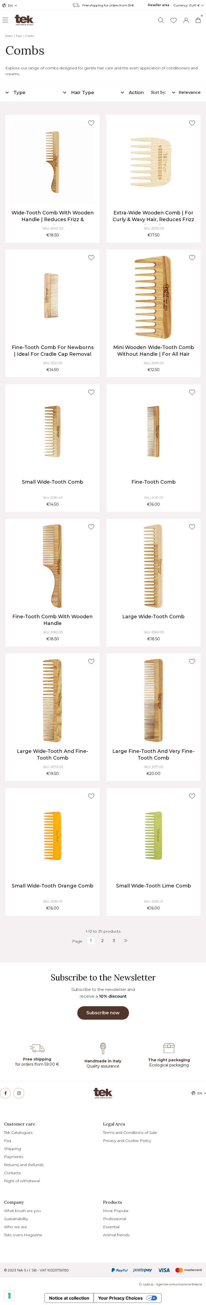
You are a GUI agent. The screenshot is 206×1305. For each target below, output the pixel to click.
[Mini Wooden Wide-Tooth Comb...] (153, 297)
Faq (7, 1140)
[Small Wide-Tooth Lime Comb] (153, 835)
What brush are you (22, 1210)
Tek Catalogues (18, 1132)
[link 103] (125, 940)
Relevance (190, 92)
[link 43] (173, 20)
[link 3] (186, 20)
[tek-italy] (19, 17)
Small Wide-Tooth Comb (52, 482)
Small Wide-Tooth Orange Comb (52, 886)
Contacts (12, 1172)
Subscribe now (103, 1012)
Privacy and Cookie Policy (127, 1140)
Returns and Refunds (23, 1164)
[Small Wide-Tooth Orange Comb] (52, 835)
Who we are (15, 1226)
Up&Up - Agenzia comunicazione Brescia (172, 1284)
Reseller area (158, 5)
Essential (111, 1226)
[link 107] (5, 1093)
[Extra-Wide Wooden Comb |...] (153, 162)
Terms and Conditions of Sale (130, 1132)
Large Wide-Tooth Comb (153, 617)
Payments (13, 1156)
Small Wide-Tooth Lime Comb (153, 886)
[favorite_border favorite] (91, 123)
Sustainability (16, 1218)
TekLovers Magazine (23, 1234)
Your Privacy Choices (120, 1298)
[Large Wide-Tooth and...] (52, 701)
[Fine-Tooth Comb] (153, 431)
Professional (114, 1218)
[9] (9, 1295)
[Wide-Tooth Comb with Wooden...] (52, 162)
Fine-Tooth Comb (153, 482)
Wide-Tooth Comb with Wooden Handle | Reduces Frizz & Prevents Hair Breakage (53, 219)
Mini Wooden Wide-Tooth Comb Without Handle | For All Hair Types (153, 354)
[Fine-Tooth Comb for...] (52, 297)
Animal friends (116, 1234)
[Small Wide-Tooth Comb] (52, 431)
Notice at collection (69, 1298)
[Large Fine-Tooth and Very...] (153, 701)
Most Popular (116, 1210)
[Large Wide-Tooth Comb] (153, 566)
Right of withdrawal (22, 1180)
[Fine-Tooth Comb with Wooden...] (52, 566)
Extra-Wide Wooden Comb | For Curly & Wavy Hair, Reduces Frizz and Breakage (153, 219)
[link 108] (18, 1093)
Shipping (12, 1148)
